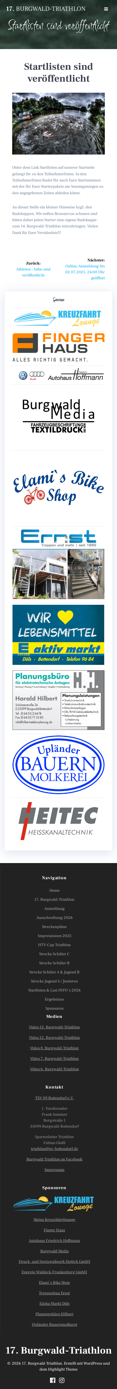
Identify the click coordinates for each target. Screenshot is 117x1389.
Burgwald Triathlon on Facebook (54, 1159)
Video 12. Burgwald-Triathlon (54, 1037)
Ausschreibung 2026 (54, 917)
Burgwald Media (54, 1251)
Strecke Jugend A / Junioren (54, 981)
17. (45, 9)
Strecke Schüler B (54, 963)
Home (54, 890)
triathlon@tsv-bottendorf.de (54, 1148)
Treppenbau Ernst (54, 1293)
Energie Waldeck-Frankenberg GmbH (54, 1272)
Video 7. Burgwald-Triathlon (54, 1058)
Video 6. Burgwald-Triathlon (54, 1069)
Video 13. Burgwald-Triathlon (54, 1027)
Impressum (54, 1169)
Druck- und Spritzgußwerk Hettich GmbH (54, 1261)
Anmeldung (54, 908)
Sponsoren (54, 1008)
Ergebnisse (54, 999)
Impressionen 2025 (54, 935)
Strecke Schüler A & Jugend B (54, 972)
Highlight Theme (63, 1369)
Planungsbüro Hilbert (54, 1314)
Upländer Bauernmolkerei (54, 1324)
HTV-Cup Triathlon (54, 945)
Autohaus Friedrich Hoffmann (54, 1240)
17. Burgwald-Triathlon (54, 899)
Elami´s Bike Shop (54, 1282)
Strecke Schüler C (54, 954)
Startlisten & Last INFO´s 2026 (54, 990)
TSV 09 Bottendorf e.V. (54, 1098)
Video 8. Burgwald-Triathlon (54, 1048)
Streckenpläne (54, 926)
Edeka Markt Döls (54, 1303)
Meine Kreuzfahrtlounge (54, 1219)
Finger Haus (54, 1230)
